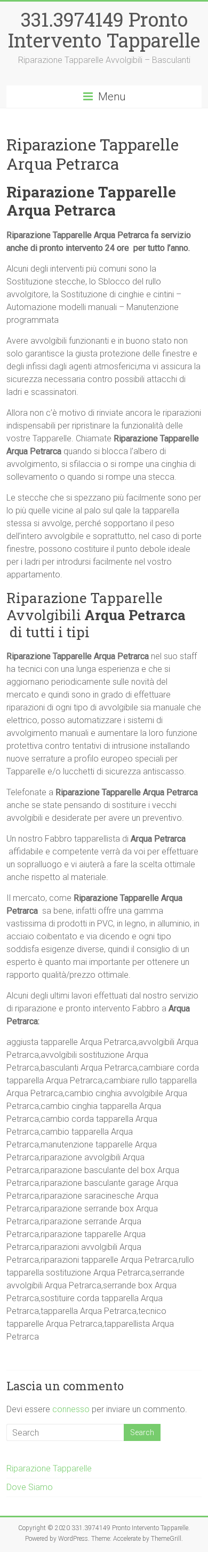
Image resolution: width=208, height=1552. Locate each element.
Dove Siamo (29, 1487)
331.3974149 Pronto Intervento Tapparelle (104, 29)
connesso (71, 1409)
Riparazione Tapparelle (49, 1468)
